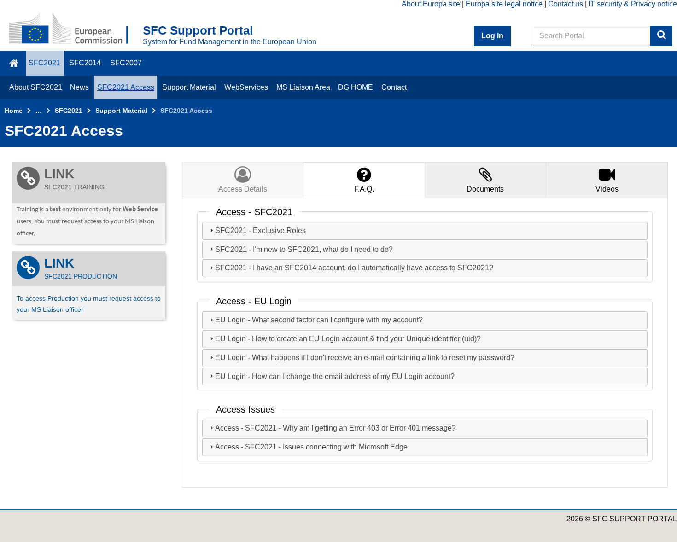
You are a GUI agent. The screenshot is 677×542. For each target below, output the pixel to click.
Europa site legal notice (504, 4)
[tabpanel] (425, 343)
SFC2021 (44, 63)
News (79, 87)
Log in (492, 36)
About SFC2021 (35, 87)
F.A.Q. (364, 189)
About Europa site (431, 4)
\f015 (14, 63)
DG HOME (355, 87)
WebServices (246, 87)
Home (14, 110)
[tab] (364, 180)
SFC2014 (85, 63)
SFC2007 (126, 63)
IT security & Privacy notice (633, 4)
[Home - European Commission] (76, 29)
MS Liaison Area (303, 87)
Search (661, 36)
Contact (394, 87)
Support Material (189, 87)
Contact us (565, 4)
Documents (485, 189)
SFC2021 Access (125, 87)
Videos (607, 189)
